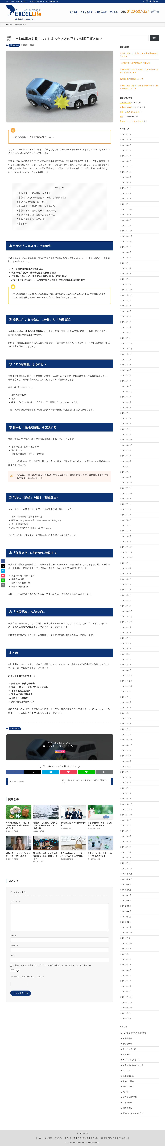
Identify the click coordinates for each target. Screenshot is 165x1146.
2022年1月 (126, 338)
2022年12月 (127, 290)
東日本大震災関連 (130, 1097)
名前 (13, 935)
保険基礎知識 (14, 45)
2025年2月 (126, 204)
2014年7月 (126, 702)
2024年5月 (126, 220)
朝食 (121, 112)
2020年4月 (126, 408)
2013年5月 (126, 777)
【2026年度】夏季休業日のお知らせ (135, 63)
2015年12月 (127, 611)
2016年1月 (126, 606)
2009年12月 (127, 997)
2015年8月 (126, 633)
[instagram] (147, 1)
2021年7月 (126, 365)
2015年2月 (126, 665)
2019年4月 (126, 429)
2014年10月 (127, 686)
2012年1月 (126, 863)
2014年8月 (126, 697)
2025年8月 (126, 177)
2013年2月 (126, 793)
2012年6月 (126, 836)
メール (14, 945)
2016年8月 (126, 568)
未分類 (125, 1092)
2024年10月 (127, 209)
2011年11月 (127, 874)
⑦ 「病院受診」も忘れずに (34, 219)
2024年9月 (126, 215)
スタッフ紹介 (83, 1138)
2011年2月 (126, 922)
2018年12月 (127, 440)
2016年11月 (127, 552)
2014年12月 (127, 675)
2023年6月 (126, 263)
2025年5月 (126, 188)
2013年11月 (127, 745)
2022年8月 (126, 300)
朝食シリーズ (128, 1086)
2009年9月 (126, 1013)
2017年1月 (126, 542)
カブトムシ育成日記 (131, 1060)
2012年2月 (126, 858)
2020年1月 (126, 418)
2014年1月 (126, 734)
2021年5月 (126, 370)
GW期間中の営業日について (131, 79)
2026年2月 (126, 156)
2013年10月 (127, 751)
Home (40, 1138)
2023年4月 (126, 274)
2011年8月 (126, 890)
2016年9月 (126, 563)
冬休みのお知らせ (127, 107)
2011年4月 (126, 911)
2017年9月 (126, 499)
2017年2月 (126, 536)
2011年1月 (126, 927)
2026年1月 (126, 161)
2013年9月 (126, 756)
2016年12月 (127, 547)
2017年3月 (126, 531)
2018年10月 (127, 445)
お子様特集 (127, 1038)
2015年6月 (126, 643)
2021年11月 (127, 349)
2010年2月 (126, 986)
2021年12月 (127, 343)
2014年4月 (126, 718)
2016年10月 (127, 558)
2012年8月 (126, 825)
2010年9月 (126, 949)
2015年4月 (126, 654)
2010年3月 (126, 981)
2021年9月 (126, 359)
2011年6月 (126, 900)
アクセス (94, 1138)
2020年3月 (126, 413)
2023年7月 (126, 258)
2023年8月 (126, 252)
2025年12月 (127, 167)
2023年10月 (127, 241)
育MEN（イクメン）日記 (133, 1113)
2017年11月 (127, 488)
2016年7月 (126, 574)
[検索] (157, 1)
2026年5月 (126, 145)
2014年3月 (126, 724)
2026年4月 (126, 150)
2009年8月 (126, 1018)
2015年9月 (126, 627)
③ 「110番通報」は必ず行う (34, 202)
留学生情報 (127, 1103)
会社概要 (48, 1138)
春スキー (123, 121)
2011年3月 (126, 917)
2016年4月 (126, 590)
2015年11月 (127, 617)
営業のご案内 (128, 1081)
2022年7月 (126, 306)
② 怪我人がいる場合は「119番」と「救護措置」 (44, 197)
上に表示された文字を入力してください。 (28, 976)
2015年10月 (127, 622)
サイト (13, 955)
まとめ (24, 223)
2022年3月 (126, 327)
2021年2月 (126, 386)
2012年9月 (126, 820)
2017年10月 (127, 493)
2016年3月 (126, 595)
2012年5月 (126, 842)
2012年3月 (126, 852)
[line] (150, 1)
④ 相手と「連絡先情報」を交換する (38, 206)
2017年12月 (127, 483)
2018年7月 (126, 450)
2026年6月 (126, 140)
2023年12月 (127, 231)
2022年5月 (126, 317)
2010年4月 (126, 976)
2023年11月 (127, 236)
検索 (154, 38)
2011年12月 (127, 868)
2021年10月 (127, 354)
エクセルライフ (132, 112)
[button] (15, 772)
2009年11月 (127, 1002)
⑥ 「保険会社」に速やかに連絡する (38, 215)
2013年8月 (126, 761)
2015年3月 (126, 659)
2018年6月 (126, 456)
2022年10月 (127, 295)
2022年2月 (126, 333)
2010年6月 (126, 965)
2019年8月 (126, 424)
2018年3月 (126, 467)
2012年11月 (127, 809)
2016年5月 (126, 584)
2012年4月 (126, 847)
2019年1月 (126, 434)
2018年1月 (126, 477)
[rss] (153, 1)
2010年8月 (126, 954)
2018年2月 (126, 472)
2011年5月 (126, 906)
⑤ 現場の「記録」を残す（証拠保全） (39, 210)
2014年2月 (126, 729)
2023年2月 (126, 279)
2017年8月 (126, 504)
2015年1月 (126, 670)
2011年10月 (127, 879)
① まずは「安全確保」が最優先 (36, 193)
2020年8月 (126, 397)
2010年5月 (126, 970)
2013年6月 (126, 772)
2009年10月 (127, 1008)
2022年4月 (126, 322)
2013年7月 (126, 767)
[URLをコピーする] (104, 772)
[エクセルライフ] (23, 12)
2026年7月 (126, 134)
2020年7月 (126, 402)
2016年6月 (126, 579)
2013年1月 (126, 799)
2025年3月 (126, 199)
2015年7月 (126, 638)
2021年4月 (126, 375)
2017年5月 (126, 520)
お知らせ (126, 1054)
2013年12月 (127, 740)
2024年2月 (126, 225)
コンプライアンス (107, 1138)
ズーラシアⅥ (125, 103)
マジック (126, 1070)
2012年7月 (126, 831)
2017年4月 (126, 526)
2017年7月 (126, 509)
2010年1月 (126, 992)
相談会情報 (127, 1108)
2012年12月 (127, 804)
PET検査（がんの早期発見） (135, 1033)
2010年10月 (127, 943)
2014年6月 (126, 708)
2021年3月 (126, 381)
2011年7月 (126, 895)
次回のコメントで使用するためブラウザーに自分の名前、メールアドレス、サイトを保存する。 (53, 965)
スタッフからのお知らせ (133, 1065)
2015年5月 (126, 649)
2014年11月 (127, 681)
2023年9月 (126, 247)
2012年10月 (127, 815)
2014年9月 (126, 692)
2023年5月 (126, 268)
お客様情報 (127, 1044)
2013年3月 (126, 788)
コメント (15, 901)
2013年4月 (126, 783)
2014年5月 (126, 713)
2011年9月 (126, 884)
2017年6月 (126, 515)
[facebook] (143, 1)
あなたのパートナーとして (65, 1138)
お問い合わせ (122, 1138)
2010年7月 (126, 959)
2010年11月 (127, 938)
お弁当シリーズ (129, 1049)
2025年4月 (126, 193)
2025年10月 (127, 172)
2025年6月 (126, 183)
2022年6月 (126, 311)
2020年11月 (127, 392)
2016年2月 (126, 600)
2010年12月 (127, 933)
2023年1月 (126, 284)
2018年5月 (126, 461)
